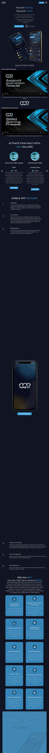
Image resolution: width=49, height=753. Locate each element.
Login (41, 2)
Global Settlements (14, 697)
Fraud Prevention (14, 651)
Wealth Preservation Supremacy (34, 604)
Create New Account (19, 26)
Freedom (13, 203)
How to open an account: (8, 69)
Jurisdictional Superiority (14, 605)
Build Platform (14, 565)
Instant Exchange (15, 542)
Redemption (14, 228)
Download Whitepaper (24, 413)
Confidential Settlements (34, 628)
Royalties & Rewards (34, 697)
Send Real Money (34, 651)
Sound (24, 7)
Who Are (24, 577)
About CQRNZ (13, 189)
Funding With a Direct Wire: (9, 108)
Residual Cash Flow (14, 628)
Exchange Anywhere (34, 675)
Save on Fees (14, 674)
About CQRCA (35, 189)
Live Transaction (15, 554)
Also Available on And (24, 714)
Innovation (14, 215)
